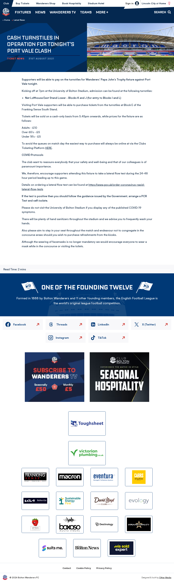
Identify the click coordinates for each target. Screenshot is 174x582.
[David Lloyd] (104, 501)
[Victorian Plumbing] (87, 453)
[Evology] (139, 500)
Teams (86, 12)
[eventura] (104, 477)
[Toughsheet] (87, 423)
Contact (67, 568)
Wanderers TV (63, 12)
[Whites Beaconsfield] (35, 524)
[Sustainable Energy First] (70, 501)
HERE (48, 148)
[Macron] (70, 477)
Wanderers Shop (45, 3)
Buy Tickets (22, 3)
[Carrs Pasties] (139, 477)
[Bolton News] (87, 548)
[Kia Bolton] (35, 501)
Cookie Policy (83, 568)
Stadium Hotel (96, 3)
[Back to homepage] (6, 12)
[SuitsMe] (52, 548)
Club (6, 3)
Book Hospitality (71, 3)
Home (7, 20)
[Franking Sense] (35, 477)
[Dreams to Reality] (139, 524)
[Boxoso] (70, 524)
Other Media (165, 577)
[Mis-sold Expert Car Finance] (121, 548)
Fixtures (23, 12)
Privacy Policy (104, 568)
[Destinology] (104, 524)
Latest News (19, 20)
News (40, 12)
